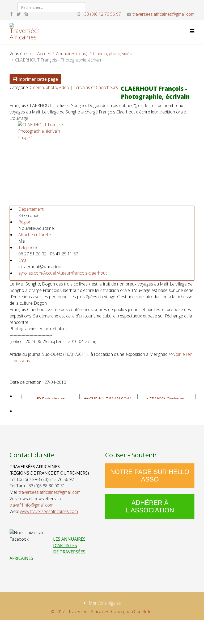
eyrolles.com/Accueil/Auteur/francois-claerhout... (63, 273)
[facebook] (11, 14)
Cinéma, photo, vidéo (112, 53)
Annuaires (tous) (71, 53)
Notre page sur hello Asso (149, 475)
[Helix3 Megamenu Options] (192, 31)
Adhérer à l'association (150, 506)
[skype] (26, 14)
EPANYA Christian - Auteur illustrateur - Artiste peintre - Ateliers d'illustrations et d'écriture (166, 397)
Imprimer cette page (37, 79)
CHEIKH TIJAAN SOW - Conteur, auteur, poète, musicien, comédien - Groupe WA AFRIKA (109, 397)
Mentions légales (104, 603)
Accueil (43, 53)
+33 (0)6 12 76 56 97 (101, 14)
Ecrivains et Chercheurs (96, 87)
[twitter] (18, 14)
